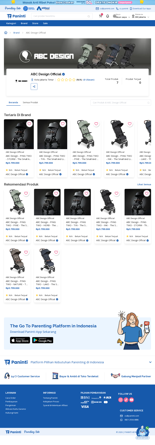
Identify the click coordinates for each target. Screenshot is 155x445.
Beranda (13, 102)
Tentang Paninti (50, 397)
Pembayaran (11, 401)
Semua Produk (30, 102)
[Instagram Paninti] (120, 399)
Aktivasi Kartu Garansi (15, 409)
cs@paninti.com (131, 415)
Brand (24, 23)
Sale (45, 23)
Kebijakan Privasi (51, 401)
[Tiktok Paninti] (126, 399)
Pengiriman (10, 405)
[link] (6, 32)
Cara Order (10, 397)
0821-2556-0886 (131, 419)
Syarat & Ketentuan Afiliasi (55, 405)
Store (35, 23)
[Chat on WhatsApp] (143, 433)
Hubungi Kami (11, 412)
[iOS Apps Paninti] (20, 339)
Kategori (11, 23)
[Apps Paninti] (43, 339)
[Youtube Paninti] (131, 399)
